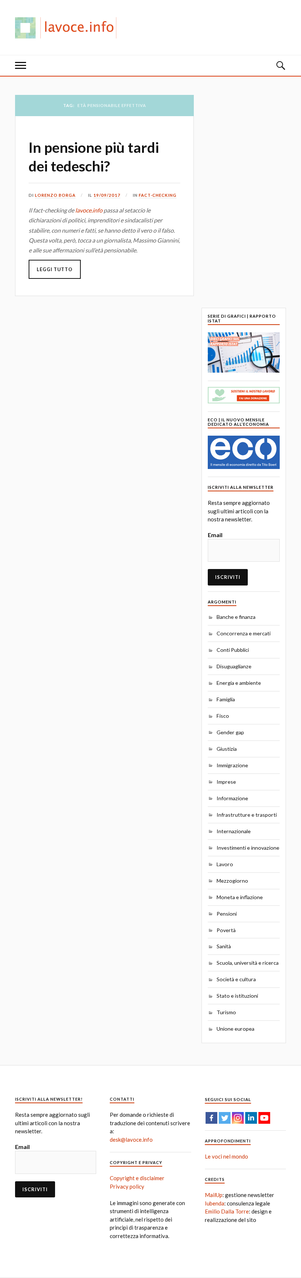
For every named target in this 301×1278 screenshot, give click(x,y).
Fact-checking (158, 195)
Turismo (226, 1012)
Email (215, 534)
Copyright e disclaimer (137, 1178)
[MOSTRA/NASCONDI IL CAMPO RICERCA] (280, 65)
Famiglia (226, 699)
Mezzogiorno (232, 881)
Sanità (224, 946)
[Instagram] (238, 1118)
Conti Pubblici (233, 650)
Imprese (226, 782)
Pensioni (227, 914)
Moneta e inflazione (240, 897)
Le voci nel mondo (226, 1156)
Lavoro (225, 864)
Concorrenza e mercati (244, 633)
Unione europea (235, 1029)
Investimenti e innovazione (248, 848)
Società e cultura (236, 979)
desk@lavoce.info (131, 1139)
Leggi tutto (55, 269)
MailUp (213, 1195)
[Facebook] (211, 1118)
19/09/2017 (106, 195)
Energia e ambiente (239, 683)
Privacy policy (127, 1186)
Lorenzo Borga (55, 195)
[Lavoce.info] (68, 27)
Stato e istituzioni (237, 996)
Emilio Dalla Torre (227, 1211)
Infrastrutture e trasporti (247, 815)
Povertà (226, 930)
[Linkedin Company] (251, 1118)
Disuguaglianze (234, 666)
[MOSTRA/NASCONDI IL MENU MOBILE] (20, 65)
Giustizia (227, 749)
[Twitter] (225, 1118)
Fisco (223, 716)
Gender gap (230, 732)
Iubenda (214, 1203)
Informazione (232, 798)
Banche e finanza (236, 617)
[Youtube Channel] (264, 1118)
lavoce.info (88, 210)
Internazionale (234, 831)
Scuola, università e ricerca (248, 963)
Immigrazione (232, 765)
